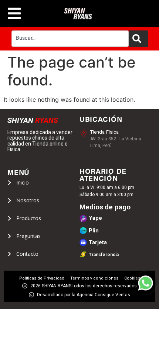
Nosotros (27, 200)
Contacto (27, 254)
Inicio (22, 182)
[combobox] (70, 38)
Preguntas (28, 236)
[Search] (138, 38)
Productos (28, 218)
